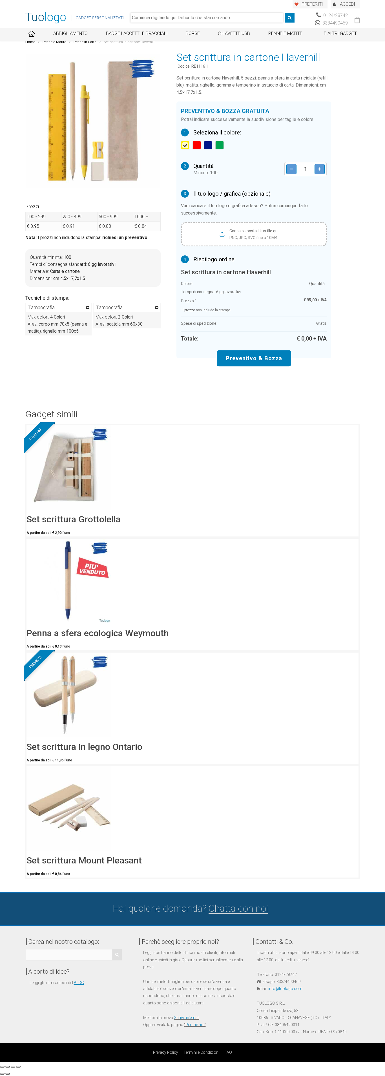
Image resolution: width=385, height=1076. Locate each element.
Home (30, 42)
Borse (193, 33)
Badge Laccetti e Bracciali (137, 33)
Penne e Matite (285, 33)
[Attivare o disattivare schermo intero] (13, 1067)
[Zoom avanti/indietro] (18, 1067)
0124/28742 (335, 15)
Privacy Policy (165, 1052)
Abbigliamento (70, 33)
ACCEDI (347, 4)
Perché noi (194, 1024)
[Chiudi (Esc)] (2, 1067)
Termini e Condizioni (201, 1052)
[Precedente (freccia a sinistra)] (2, 1074)
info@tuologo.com (285, 988)
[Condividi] (7, 1067)
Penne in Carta (85, 42)
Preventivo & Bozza (254, 358)
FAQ (228, 1052)
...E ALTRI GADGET (338, 33)
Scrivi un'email (186, 1017)
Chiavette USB (234, 33)
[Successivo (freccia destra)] (7, 1074)
